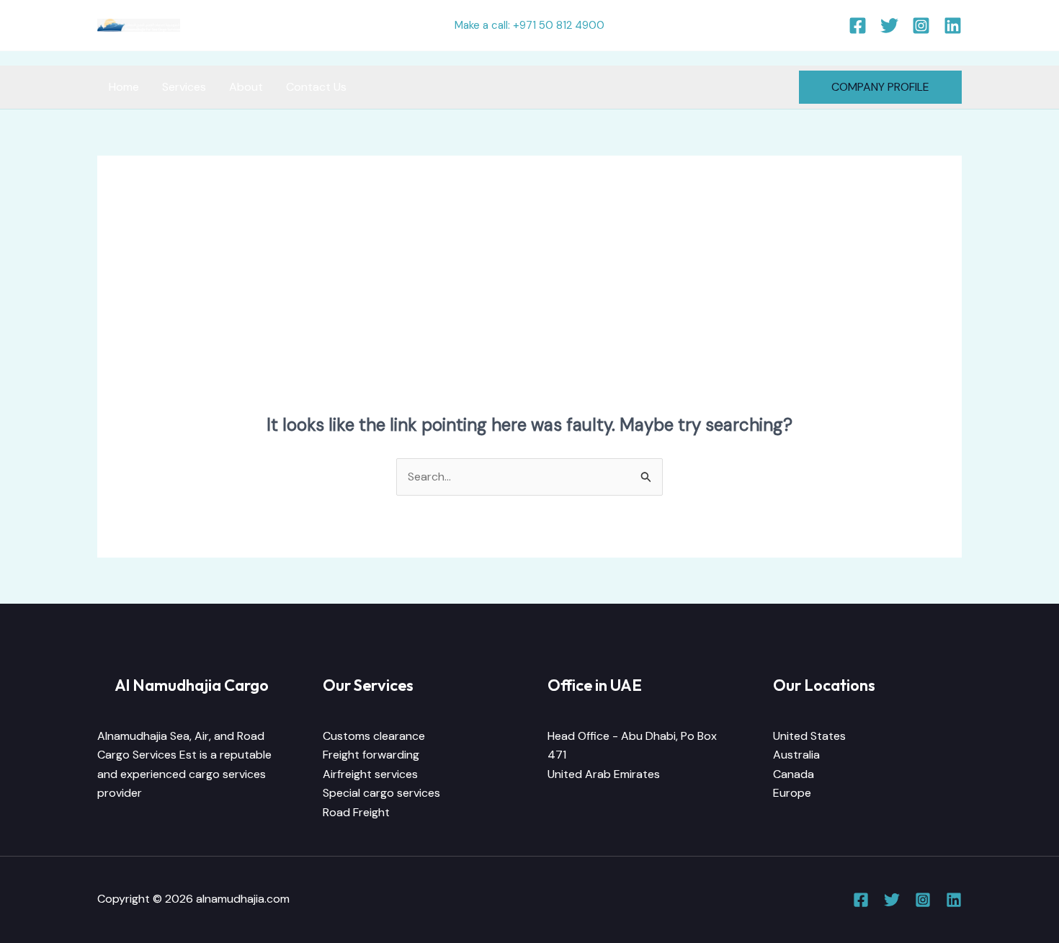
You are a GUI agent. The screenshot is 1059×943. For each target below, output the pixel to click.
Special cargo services (381, 792)
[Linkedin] (953, 26)
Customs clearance (374, 735)
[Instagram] (921, 26)
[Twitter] (889, 26)
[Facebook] (858, 26)
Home (124, 86)
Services (184, 86)
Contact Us (316, 86)
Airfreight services (370, 774)
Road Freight (356, 812)
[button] (880, 87)
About (246, 86)
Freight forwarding (371, 754)
